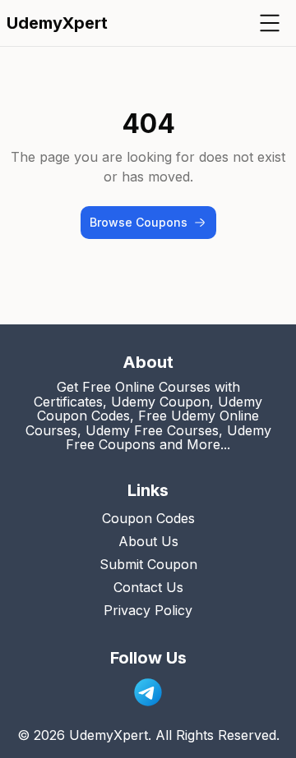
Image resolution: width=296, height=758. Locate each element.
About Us (148, 541)
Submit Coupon (148, 564)
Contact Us (148, 587)
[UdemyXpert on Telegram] (148, 692)
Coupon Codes (148, 518)
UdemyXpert (57, 23)
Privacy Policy (148, 610)
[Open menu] (269, 23)
